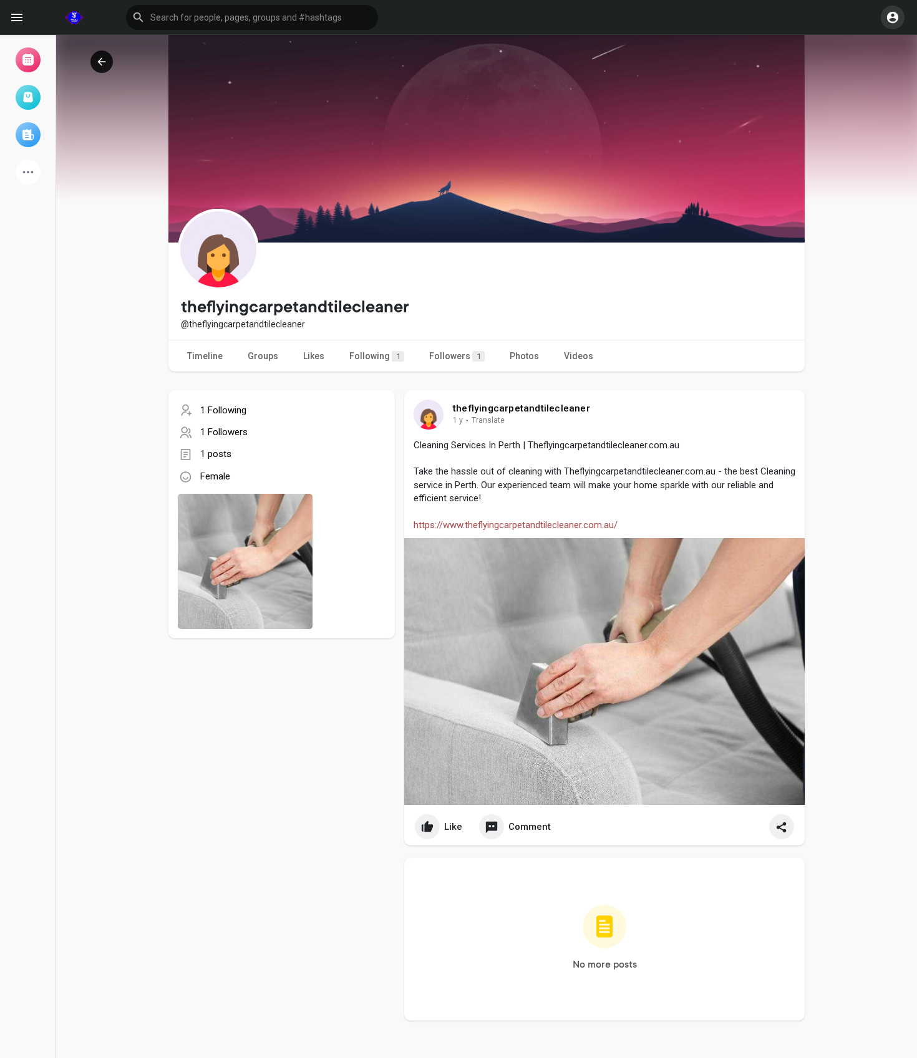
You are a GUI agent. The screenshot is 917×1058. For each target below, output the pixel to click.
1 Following (223, 410)
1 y (458, 420)
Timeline (205, 356)
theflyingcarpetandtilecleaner (521, 408)
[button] (252, 17)
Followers (455, 356)
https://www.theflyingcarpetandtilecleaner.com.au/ (516, 525)
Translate (488, 420)
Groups (263, 356)
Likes (313, 356)
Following (374, 356)
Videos (578, 356)
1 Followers (224, 432)
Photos (524, 356)
